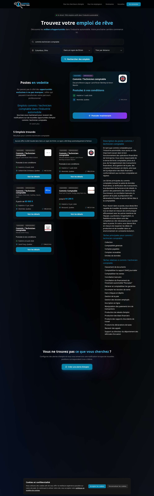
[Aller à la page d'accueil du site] (21, 4)
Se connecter (133, 4)
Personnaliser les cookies (117, 486)
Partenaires (110, 4)
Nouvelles (121, 4)
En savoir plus (34, 124)
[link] (100, 96)
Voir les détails (34, 176)
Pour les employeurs (95, 4)
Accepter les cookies (97, 486)
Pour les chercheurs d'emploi (73, 4)
